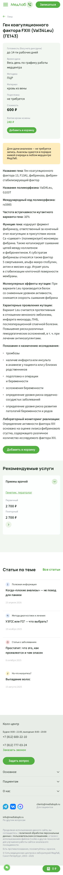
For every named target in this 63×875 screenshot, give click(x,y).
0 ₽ (54, 868)
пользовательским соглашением (30, 836)
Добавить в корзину (21, 449)
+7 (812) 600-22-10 (15, 737)
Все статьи (51, 570)
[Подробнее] (9, 525)
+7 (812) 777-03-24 (15, 745)
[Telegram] (5, 809)
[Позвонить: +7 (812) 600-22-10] (30, 4)
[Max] (20, 809)
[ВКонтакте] (13, 809)
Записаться (48, 4)
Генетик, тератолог (19, 493)
